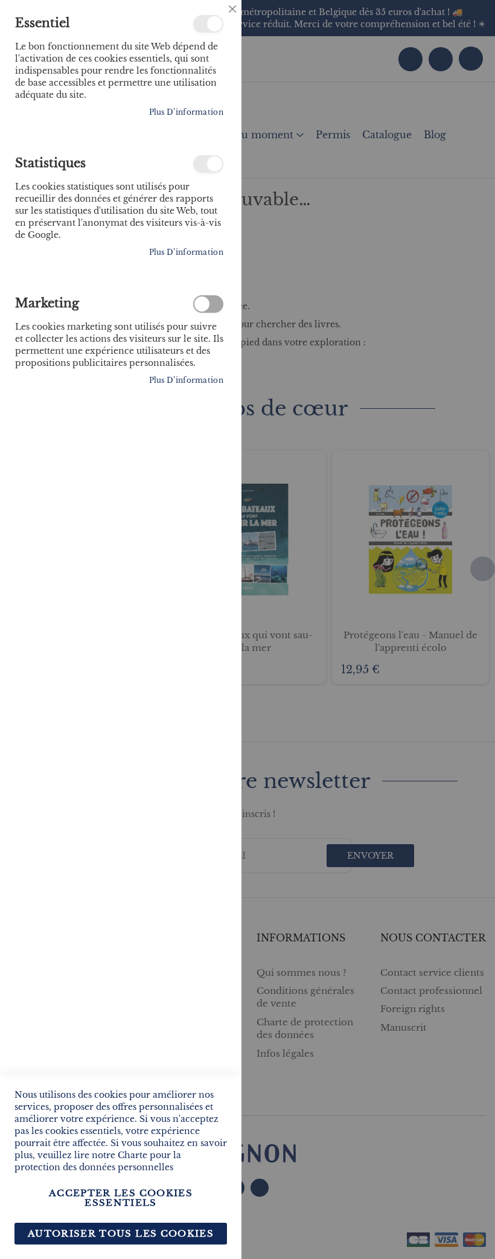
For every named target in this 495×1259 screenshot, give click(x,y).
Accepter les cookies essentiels (121, 1197)
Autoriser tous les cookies (121, 1233)
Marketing (208, 304)
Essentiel (208, 24)
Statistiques (208, 164)
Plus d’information (186, 112)
